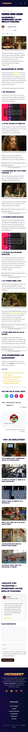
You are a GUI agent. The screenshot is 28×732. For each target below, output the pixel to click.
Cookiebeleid (14, 713)
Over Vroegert (14, 706)
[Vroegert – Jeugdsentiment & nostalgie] (7, 3)
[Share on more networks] (3, 34)
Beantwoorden (7, 618)
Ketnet (16, 72)
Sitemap (14, 718)
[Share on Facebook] (5, 34)
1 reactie (24, 407)
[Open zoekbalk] (21, 3)
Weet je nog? (10, 10)
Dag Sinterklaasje (15, 313)
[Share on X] (7, 34)
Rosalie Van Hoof (12, 26)
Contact (14, 708)
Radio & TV (19, 14)
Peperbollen (17, 74)
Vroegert (4, 10)
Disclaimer (14, 716)
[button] (14, 431)
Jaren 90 (13, 14)
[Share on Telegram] (12, 34)
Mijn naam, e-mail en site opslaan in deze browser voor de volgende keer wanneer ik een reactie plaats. (15, 653)
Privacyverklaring (14, 711)
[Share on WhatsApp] (10, 34)
